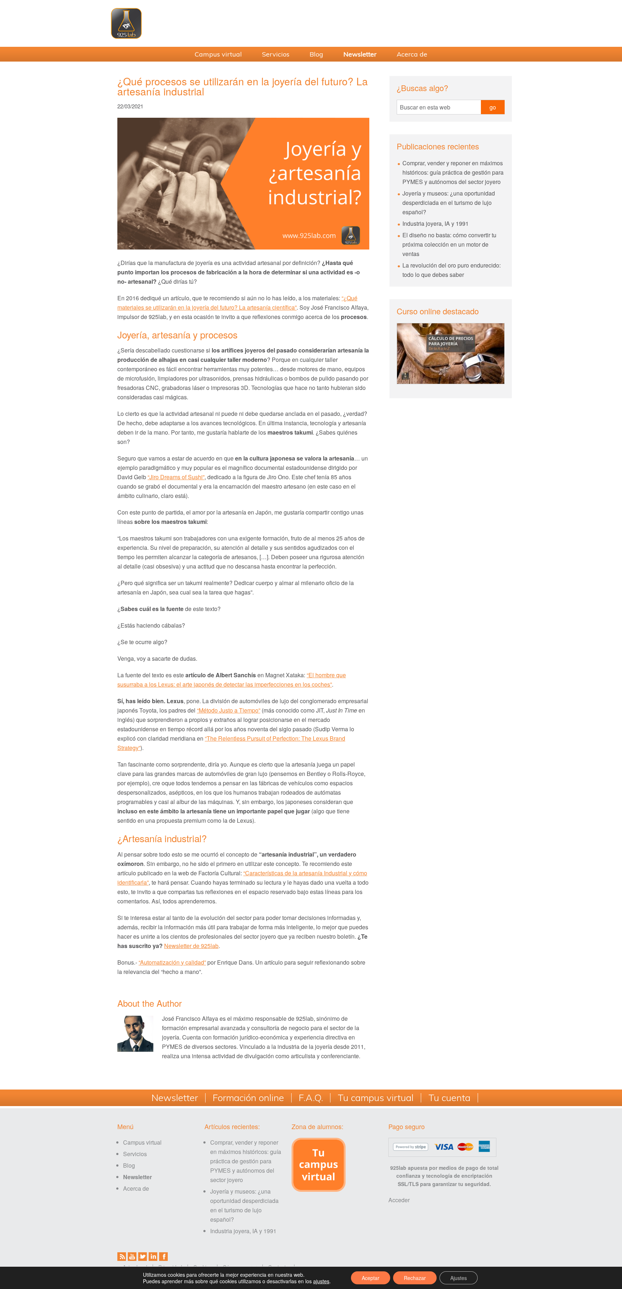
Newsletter (175, 1097)
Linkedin (153, 1256)
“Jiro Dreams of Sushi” (176, 477)
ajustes (321, 1281)
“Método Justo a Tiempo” (228, 710)
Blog (129, 1165)
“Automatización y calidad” (172, 962)
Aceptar (370, 1277)
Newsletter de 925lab (191, 946)
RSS (121, 1256)
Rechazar (415, 1277)
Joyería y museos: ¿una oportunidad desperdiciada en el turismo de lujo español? (448, 202)
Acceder (399, 1200)
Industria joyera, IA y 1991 (435, 223)
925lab (311, 23)
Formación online (248, 1097)
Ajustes (458, 1277)
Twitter (142, 1256)
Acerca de (136, 1188)
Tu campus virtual (376, 1097)
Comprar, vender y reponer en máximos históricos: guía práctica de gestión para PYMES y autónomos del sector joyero (453, 172)
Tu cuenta (449, 1097)
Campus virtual (142, 1142)
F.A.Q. (311, 1097)
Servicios (135, 1154)
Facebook (163, 1256)
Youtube (132, 1256)
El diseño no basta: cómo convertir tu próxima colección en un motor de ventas (449, 244)
